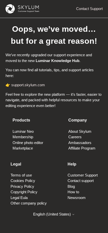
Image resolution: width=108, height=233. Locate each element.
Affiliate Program (81, 148)
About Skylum (79, 131)
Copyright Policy (24, 192)
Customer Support (83, 175)
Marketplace (23, 148)
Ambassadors (79, 142)
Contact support (81, 180)
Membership (23, 137)
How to (73, 192)
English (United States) (52, 214)
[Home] (22, 9)
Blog (71, 186)
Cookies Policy (23, 180)
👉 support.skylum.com (25, 85)
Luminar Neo (23, 131)
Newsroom (77, 198)
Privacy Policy (22, 186)
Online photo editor (28, 142)
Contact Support (89, 8)
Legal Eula (19, 198)
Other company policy (29, 203)
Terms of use (21, 175)
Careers (75, 137)
